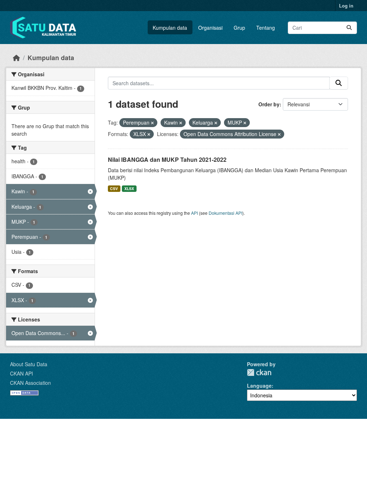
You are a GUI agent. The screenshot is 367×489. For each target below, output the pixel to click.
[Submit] (349, 27)
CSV (114, 188)
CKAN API (21, 373)
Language (259, 385)
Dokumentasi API (225, 213)
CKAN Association (30, 382)
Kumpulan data (170, 27)
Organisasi (210, 27)
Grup (239, 27)
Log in (346, 5)
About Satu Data (28, 364)
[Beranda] (16, 57)
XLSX (129, 188)
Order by (269, 104)
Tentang (265, 27)
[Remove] (152, 123)
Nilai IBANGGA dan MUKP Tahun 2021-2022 (167, 159)
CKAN (259, 372)
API (194, 213)
